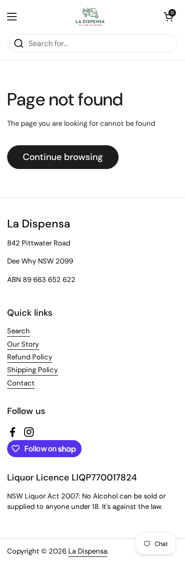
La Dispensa (87, 551)
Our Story (23, 344)
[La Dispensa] (90, 16)
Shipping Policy (32, 370)
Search (18, 331)
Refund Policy (29, 357)
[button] (168, 16)
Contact (21, 383)
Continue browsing (63, 157)
